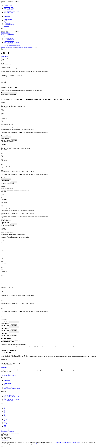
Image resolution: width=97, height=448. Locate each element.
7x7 (4, 412)
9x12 (5, 422)
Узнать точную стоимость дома (8, 94)
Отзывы (6, 17)
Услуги (5, 22)
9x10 (5, 425)
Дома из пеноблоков (9, 9)
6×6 (5, 426)
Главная (3, 47)
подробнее (14, 140)
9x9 (4, 418)
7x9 (4, 411)
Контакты (6, 26)
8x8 (4, 414)
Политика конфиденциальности (9, 375)
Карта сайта (4, 367)
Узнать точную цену (5, 137)
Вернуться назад (5, 359)
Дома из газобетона (9, 8)
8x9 (4, 415)
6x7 (4, 405)
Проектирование (8, 23)
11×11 (5, 421)
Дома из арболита (8, 12)
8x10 (5, 416)
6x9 (4, 408)
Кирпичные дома (8, 7)
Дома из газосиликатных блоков (12, 13)
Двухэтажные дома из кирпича (24, 47)
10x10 (5, 419)
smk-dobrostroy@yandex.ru (7, 34)
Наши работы (8, 19)
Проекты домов (8, 387)
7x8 (4, 410)
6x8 (4, 407)
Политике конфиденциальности (44, 443)
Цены (5, 20)
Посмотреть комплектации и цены (9, 92)
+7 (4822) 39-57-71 (5, 33)
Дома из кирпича (8, 393)
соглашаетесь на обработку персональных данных (68, 442)
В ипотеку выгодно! (9, 24)
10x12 (5, 423)
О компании (7, 16)
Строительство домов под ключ (12, 388)
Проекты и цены (8, 5)
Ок (1, 446)
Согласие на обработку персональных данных (12, 373)
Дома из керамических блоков (11, 11)
